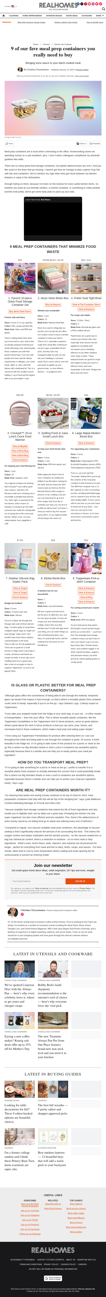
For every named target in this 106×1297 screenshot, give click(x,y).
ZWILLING (54, 803)
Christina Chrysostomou (38, 70)
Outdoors (87, 15)
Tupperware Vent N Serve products (56, 721)
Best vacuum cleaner (76, 1208)
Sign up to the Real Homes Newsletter (30, 1205)
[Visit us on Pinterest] (85, 3)
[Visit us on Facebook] (78, 3)
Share (11, 144)
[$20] (20, 278)
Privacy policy (51, 1264)
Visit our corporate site (86, 1289)
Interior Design (54, 15)
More (98, 15)
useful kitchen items (84, 184)
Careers (82, 1264)
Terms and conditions (31, 1264)
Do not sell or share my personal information (53, 1269)
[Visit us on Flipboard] (96, 3)
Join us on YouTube (30, 1211)
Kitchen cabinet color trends (66, 22)
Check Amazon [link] (20, 460)
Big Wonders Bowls (32, 775)
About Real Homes (53, 1208)
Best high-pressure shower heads (31, 22)
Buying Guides (82, 70)
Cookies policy (68, 1264)
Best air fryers (76, 1222)
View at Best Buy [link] (20, 451)
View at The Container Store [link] (86, 304)
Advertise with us (53, 1204)
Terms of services (42, 888)
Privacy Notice (85, 888)
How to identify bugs (95, 22)
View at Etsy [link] (86, 597)
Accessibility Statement (22, 1260)
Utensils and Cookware (63, 44)
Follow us (83, 144)
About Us (70, 1260)
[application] (53, 218)
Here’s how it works (82, 76)
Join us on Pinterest (30, 1225)
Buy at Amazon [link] (53, 304)
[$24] (86, 558)
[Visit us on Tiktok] (100, 3)
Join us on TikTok (30, 1220)
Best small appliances (76, 1227)
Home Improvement (32, 15)
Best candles (76, 1232)
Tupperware (11, 707)
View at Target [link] (20, 588)
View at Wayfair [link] (20, 446)
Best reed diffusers (76, 1218)
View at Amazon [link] (86, 309)
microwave (75, 349)
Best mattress (76, 1204)
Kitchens (46, 44)
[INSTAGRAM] (23, 914)
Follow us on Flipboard (29, 1234)
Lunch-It (55, 775)
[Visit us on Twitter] (81, 3)
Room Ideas (72, 15)
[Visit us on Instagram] (93, 3)
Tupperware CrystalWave (18, 721)
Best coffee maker (76, 1213)
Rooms (36, 44)
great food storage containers (40, 166)
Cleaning (13, 15)
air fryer (93, 496)
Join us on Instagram (29, 1215)
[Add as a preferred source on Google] (53, 1278)
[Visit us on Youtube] (89, 3)
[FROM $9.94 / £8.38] (53, 278)
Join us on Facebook (29, 1229)
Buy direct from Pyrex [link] (20, 311)
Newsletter (96, 144)
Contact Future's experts (50, 1260)
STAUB (40, 803)
